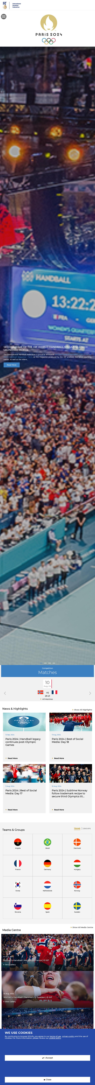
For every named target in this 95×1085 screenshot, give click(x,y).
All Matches (47, 699)
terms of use (55, 1036)
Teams (77, 828)
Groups (87, 828)
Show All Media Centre (82, 927)
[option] (47, 356)
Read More (11, 365)
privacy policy (68, 1036)
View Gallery (10, 965)
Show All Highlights (83, 710)
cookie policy (55, 1038)
